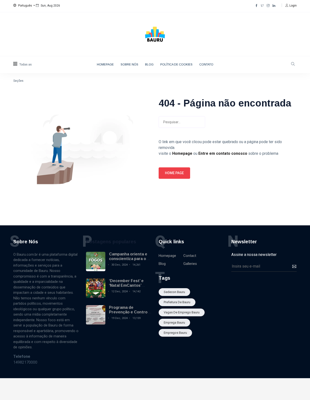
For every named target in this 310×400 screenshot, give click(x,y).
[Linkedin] (273, 5)
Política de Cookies (176, 64)
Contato (206, 64)
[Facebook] (256, 5)
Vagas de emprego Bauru (182, 312)
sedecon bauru (174, 292)
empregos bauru (175, 333)
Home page (174, 173)
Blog (149, 64)
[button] (24, 5)
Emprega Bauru (174, 322)
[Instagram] (268, 5)
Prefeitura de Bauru (177, 302)
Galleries (190, 263)
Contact (189, 255)
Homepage (105, 64)
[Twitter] (262, 5)
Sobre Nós (129, 64)
